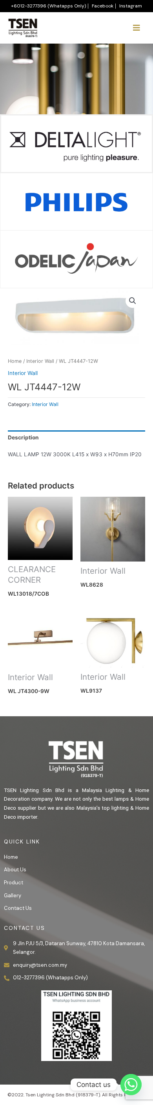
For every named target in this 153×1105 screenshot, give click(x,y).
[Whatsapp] (131, 1084)
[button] (133, 301)
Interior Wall (40, 361)
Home (15, 361)
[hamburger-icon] (136, 28)
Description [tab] (23, 437)
